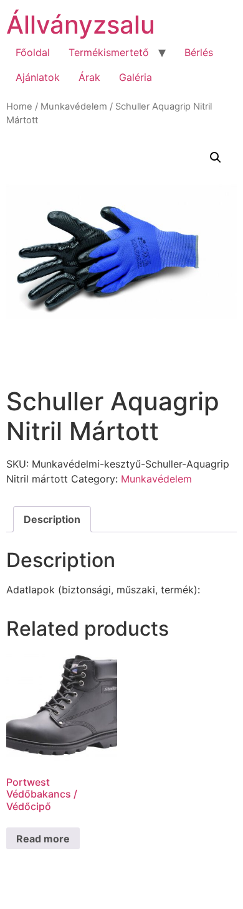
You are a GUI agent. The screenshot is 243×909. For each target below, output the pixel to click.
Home (19, 106)
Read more (43, 838)
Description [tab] (52, 519)
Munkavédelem (73, 106)
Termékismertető (109, 52)
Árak (89, 77)
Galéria (135, 77)
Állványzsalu (80, 24)
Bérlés (198, 52)
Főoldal (33, 52)
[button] (215, 157)
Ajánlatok (38, 77)
